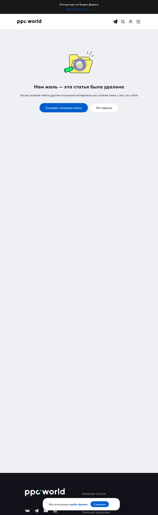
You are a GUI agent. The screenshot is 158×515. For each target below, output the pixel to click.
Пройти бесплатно (78, 9)
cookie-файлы (78, 504)
